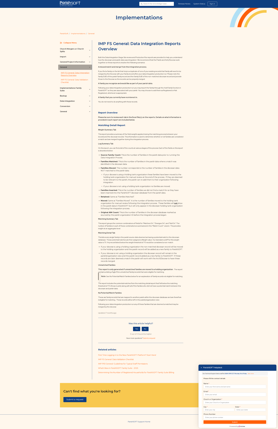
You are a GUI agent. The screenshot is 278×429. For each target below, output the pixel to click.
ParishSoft (64, 34)
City (205, 407)
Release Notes (184, 4)
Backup (63, 96)
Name (206, 384)
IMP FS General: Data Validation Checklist (116, 359)
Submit (235, 422)
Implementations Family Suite (71, 89)
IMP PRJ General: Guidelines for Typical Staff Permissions (123, 364)
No (145, 329)
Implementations (78, 34)
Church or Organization (213, 399)
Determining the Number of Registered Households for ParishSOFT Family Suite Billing (136, 372)
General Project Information (72, 62)
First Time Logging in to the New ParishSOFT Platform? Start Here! (127, 355)
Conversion (65, 106)
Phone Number (209, 414)
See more (251, 373)
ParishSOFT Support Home (139, 422)
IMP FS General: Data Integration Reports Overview (75, 74)
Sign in (212, 4)
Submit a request (149, 338)
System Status (199, 4)
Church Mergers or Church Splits (72, 50)
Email (206, 391)
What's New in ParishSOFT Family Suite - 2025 (118, 368)
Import (63, 57)
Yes (136, 329)
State (237, 407)
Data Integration (67, 101)
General (91, 34)
